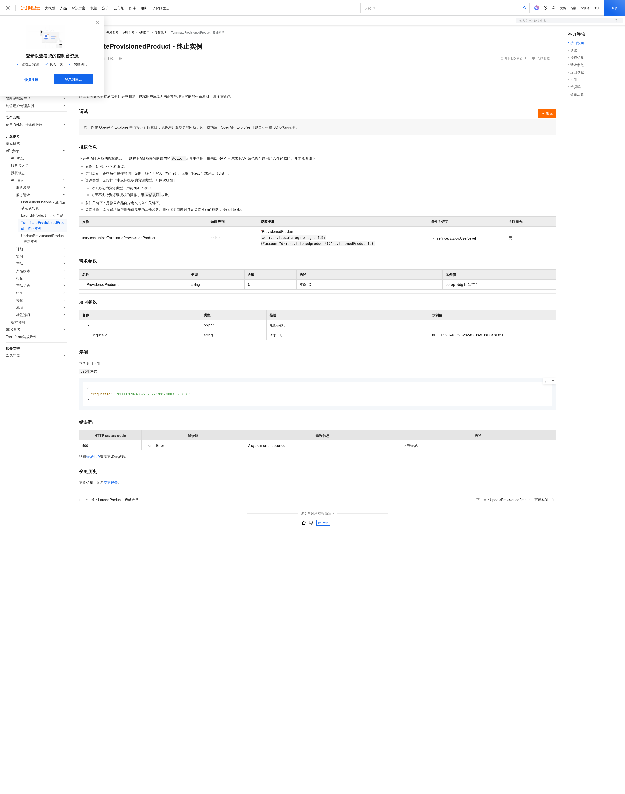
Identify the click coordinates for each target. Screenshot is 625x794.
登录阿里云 (73, 79)
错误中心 (93, 456)
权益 (93, 7)
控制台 (585, 8)
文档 (563, 8)
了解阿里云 (160, 7)
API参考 (128, 32)
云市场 (119, 7)
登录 (614, 8)
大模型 (50, 7)
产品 (63, 7)
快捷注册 (31, 79)
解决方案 (78, 7)
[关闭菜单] (8, 8)
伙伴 (132, 7)
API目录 (144, 32)
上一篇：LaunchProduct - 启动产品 (111, 499)
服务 (144, 7)
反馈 (325, 523)
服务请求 (160, 32)
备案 (573, 8)
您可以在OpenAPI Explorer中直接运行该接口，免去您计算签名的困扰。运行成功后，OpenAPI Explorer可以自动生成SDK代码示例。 (191, 127)
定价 (105, 7)
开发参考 (112, 32)
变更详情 (111, 482)
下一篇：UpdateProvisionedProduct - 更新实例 (512, 499)
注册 (597, 8)
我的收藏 (544, 58)
